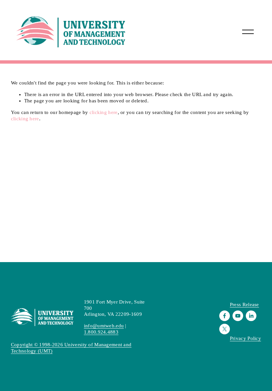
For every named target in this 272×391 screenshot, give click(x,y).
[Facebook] (224, 315)
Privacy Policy (245, 338)
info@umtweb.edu (104, 325)
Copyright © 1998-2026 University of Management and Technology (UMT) (71, 348)
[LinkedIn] (251, 315)
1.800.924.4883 (101, 332)
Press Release (244, 304)
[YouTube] (238, 315)
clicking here (104, 112)
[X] (224, 329)
